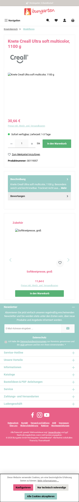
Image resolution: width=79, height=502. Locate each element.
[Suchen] (48, 20)
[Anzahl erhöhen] (31, 143)
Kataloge (45, 425)
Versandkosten (54, 432)
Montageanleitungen (60, 425)
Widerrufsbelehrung (29, 425)
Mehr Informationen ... (48, 480)
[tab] (39, 183)
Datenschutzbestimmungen (33, 341)
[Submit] (68, 328)
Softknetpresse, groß (39, 271)
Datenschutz (13, 423)
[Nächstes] (68, 260)
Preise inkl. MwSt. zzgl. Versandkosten (26, 126)
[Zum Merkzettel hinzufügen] (60, 263)
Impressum (64, 423)
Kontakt (24, 423)
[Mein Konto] (64, 20)
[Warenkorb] (73, 20)
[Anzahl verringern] (11, 143)
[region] (39, 94)
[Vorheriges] (11, 260)
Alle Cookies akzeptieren (40, 496)
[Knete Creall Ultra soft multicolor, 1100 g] (39, 94)
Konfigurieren (23, 487)
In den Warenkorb (57, 143)
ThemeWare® (44, 440)
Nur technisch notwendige (51, 487)
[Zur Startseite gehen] (39, 11)
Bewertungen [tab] (17, 196)
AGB (22, 345)
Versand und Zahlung (40, 423)
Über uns (13, 425)
